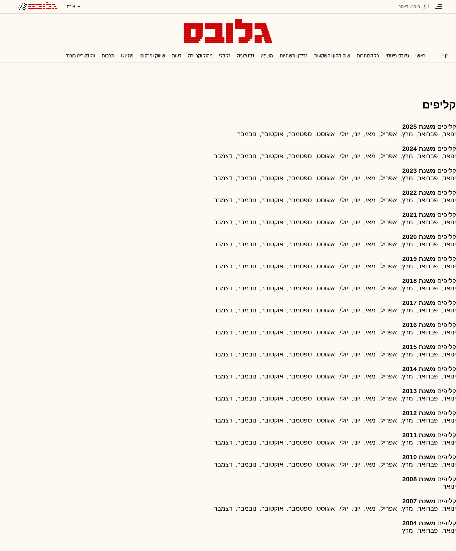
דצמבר (223, 156)
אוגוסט (326, 222)
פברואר (428, 200)
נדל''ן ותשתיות (293, 56)
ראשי (420, 56)
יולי (344, 222)
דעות (177, 56)
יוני (357, 156)
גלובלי (224, 56)
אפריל (389, 178)
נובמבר (246, 133)
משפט (267, 56)
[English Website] (445, 55)
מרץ (407, 133)
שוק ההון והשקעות (332, 56)
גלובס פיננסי (397, 56)
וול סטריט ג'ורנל (80, 56)
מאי (371, 200)
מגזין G (127, 56)
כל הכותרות (368, 56)
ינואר (449, 178)
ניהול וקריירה (200, 56)
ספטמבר (300, 156)
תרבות (108, 56)
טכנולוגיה (245, 56)
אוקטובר (272, 200)
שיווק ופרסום (152, 56)
